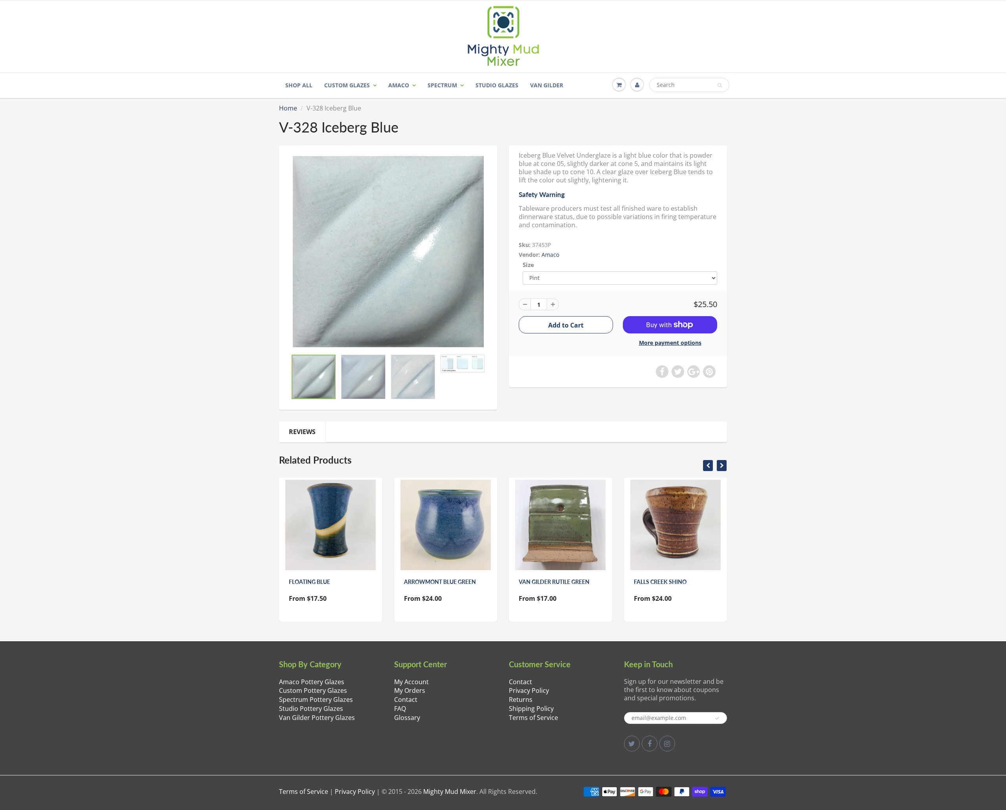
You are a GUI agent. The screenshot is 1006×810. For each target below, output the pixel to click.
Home (288, 108)
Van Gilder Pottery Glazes (317, 717)
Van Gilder (546, 85)
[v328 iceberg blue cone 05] (388, 251)
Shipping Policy (531, 708)
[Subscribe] (717, 718)
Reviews (302, 431)
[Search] (719, 85)
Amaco (398, 85)
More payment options (670, 342)
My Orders (409, 690)
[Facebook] (649, 743)
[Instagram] (667, 743)
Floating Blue (309, 581)
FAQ (400, 708)
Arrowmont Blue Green (440, 581)
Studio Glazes (496, 85)
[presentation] (708, 465)
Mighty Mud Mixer (449, 791)
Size (528, 265)
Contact (405, 699)
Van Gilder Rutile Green (554, 581)
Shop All (298, 85)
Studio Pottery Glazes (311, 708)
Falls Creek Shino (660, 581)
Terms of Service (533, 717)
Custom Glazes (347, 85)
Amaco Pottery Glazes (311, 681)
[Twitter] (632, 743)
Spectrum (442, 85)
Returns (520, 699)
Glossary (407, 717)
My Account (411, 681)
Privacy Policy (529, 690)
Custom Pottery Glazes (313, 690)
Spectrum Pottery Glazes (316, 699)
